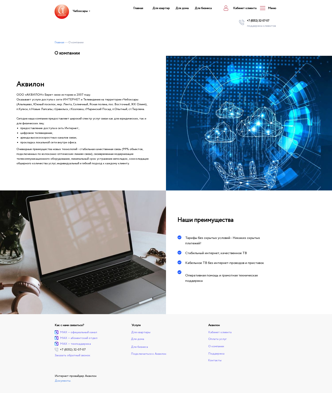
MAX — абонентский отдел (78, 338)
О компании (216, 346)
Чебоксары (80, 11)
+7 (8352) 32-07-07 (258, 21)
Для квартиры (140, 332)
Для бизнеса (203, 8)
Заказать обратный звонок (72, 355)
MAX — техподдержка (75, 344)
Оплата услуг (217, 339)
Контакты (215, 360)
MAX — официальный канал (78, 332)
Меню (272, 8)
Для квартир (161, 8)
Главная (138, 8)
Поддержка (216, 353)
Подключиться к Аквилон (148, 354)
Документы (63, 381)
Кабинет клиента (244, 8)
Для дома (182, 8)
